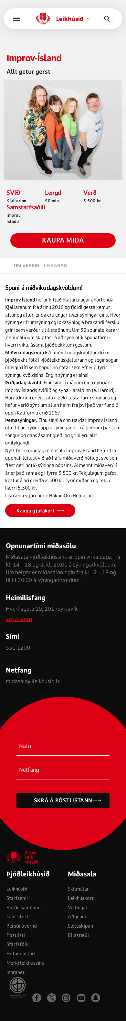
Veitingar (78, 907)
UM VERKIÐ (26, 265)
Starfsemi (17, 898)
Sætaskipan (80, 926)
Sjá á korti (19, 619)
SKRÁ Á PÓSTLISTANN (63, 800)
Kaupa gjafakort (35, 511)
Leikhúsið (16, 889)
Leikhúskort (81, 898)
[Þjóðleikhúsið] (16, 19)
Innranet (15, 972)
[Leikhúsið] (43, 18)
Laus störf (17, 916)
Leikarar (55, 265)
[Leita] (107, 19)
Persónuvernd (21, 926)
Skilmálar (78, 889)
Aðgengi (77, 916)
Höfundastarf (21, 953)
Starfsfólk (17, 944)
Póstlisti (15, 935)
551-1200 (18, 647)
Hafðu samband (23, 907)
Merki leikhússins (25, 963)
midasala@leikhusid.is (33, 681)
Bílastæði (78, 935)
